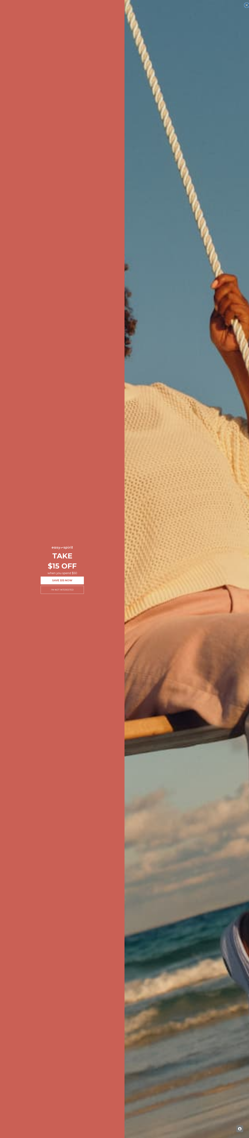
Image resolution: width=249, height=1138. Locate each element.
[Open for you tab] (239, 1128)
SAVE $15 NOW (62, 580)
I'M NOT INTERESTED (62, 590)
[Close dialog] (246, 5)
